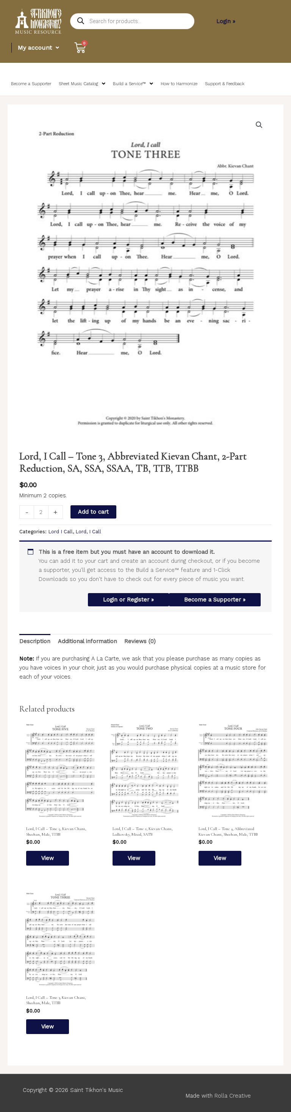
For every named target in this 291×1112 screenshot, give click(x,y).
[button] (259, 125)
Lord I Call (60, 531)
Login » (225, 21)
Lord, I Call (88, 531)
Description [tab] (34, 641)
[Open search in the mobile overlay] (132, 21)
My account (35, 47)
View (47, 858)
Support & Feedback (224, 83)
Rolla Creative (232, 1095)
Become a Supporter (31, 83)
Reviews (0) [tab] (140, 641)
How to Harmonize (179, 83)
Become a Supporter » (215, 599)
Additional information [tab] (87, 641)
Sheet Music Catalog (78, 83)
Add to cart (93, 511)
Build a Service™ (129, 83)
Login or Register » (128, 599)
